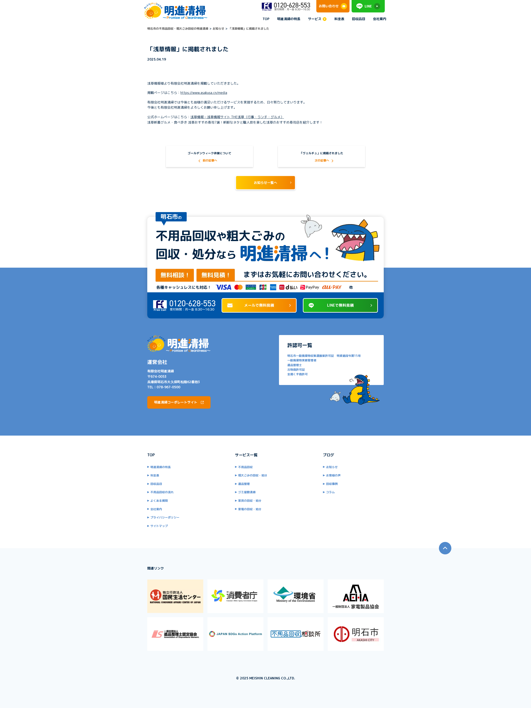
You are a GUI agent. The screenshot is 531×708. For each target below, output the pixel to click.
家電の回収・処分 (249, 509)
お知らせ (332, 467)
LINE (368, 6)
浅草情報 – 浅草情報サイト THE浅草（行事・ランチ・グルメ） (237, 117)
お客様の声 (333, 475)
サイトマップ (159, 526)
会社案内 (379, 19)
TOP (266, 19)
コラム (330, 492)
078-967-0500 (168, 387)
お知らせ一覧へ (265, 182)
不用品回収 (245, 467)
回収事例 (332, 484)
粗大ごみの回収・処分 (252, 475)
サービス (314, 19)
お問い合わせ (329, 6)
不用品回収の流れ (162, 492)
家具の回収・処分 (249, 501)
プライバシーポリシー (164, 517)
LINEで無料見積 (340, 305)
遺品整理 (244, 484)
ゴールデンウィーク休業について (209, 153)
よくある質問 (159, 501)
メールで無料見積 (259, 305)
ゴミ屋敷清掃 (247, 492)
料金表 (339, 19)
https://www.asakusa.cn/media (203, 92)
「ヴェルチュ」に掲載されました (321, 153)
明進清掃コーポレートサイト (175, 402)
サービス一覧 (246, 455)
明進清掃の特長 (288, 19)
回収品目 (358, 19)
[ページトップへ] (445, 548)
